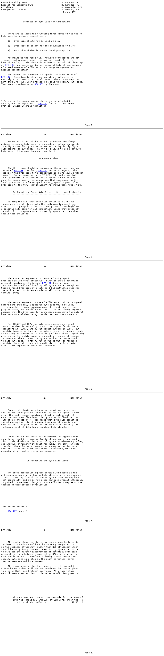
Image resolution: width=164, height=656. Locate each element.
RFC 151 (39, 84)
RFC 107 (9, 65)
